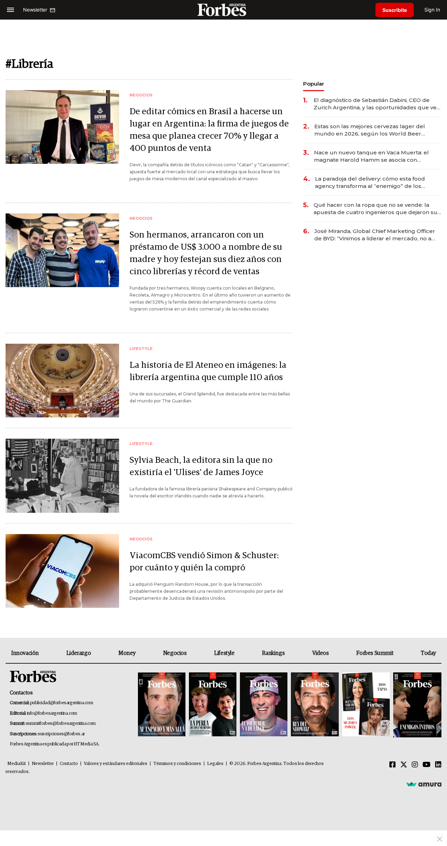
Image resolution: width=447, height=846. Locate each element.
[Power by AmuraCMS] (423, 784)
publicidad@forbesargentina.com (61, 703)
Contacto (69, 763)
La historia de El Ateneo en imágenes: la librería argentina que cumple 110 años (208, 371)
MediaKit (16, 763)
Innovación (25, 653)
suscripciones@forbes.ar (61, 734)
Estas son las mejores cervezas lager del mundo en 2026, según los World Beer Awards (369, 130)
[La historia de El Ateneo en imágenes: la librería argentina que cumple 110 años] (62, 380)
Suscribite (394, 10)
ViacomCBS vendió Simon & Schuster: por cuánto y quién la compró (204, 561)
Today (428, 653)
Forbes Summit (374, 653)
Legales (215, 763)
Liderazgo (78, 653)
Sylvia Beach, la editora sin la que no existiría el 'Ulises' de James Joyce (201, 466)
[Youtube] (427, 765)
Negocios (175, 653)
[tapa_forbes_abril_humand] (212, 705)
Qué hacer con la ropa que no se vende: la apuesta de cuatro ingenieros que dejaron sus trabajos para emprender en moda (377, 209)
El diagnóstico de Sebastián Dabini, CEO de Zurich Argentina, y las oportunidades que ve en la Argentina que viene (375, 104)
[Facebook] (392, 765)
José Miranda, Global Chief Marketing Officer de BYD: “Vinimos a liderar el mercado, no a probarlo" (374, 235)
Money (126, 653)
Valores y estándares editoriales (115, 763)
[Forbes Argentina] (223, 9)
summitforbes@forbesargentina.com (61, 723)
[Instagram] (415, 765)
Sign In (432, 10)
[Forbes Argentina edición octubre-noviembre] (365, 705)
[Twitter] (403, 765)
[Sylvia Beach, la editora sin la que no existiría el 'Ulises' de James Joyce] (62, 475)
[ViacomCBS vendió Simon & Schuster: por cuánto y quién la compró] (62, 571)
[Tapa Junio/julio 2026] (161, 705)
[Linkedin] (438, 765)
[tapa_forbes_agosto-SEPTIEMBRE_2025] (416, 705)
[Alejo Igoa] (263, 705)
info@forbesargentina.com (52, 713)
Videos (320, 653)
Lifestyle (224, 653)
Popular (313, 83)
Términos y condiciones (177, 763)
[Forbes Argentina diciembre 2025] (314, 705)
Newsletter (43, 763)
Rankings (273, 653)
